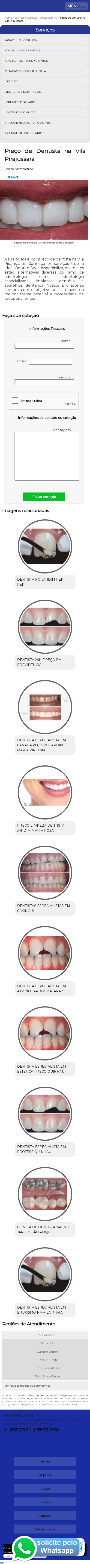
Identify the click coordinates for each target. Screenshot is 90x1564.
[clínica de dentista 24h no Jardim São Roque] (45, 1192)
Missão (45, 1488)
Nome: (66, 341)
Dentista (12, 81)
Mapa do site (45, 1529)
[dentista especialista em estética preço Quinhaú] (45, 1031)
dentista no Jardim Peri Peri (41, 582)
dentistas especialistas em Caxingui (43, 908)
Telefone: (64, 377)
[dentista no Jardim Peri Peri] (45, 545)
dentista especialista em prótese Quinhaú (41, 1149)
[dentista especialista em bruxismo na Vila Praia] (45, 1272)
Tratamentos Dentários (24, 133)
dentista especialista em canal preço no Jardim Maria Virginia (41, 745)
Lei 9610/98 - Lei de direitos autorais (58, 1404)
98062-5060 (47, 1430)
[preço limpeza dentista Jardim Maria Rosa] (45, 791)
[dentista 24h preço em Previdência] (45, 625)
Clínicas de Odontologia (25, 71)
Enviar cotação (44, 497)
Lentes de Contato (20, 112)
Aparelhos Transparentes (26, 60)
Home (45, 1461)
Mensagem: (62, 430)
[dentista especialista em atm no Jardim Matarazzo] (45, 951)
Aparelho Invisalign (21, 40)
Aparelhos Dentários (22, 50)
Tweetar (13, 177)
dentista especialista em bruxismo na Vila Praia (41, 1310)
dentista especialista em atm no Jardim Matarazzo (42, 988)
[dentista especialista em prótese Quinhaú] (45, 1112)
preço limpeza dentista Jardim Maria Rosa (40, 828)
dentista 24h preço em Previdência (39, 662)
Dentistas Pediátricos (23, 91)
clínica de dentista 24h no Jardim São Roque (43, 1229)
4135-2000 (19, 1430)
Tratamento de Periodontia (28, 122)
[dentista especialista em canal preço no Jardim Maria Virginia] (45, 705)
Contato (45, 1515)
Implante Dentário (20, 102)
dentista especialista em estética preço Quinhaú (41, 1069)
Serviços (45, 30)
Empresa (45, 1475)
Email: (23, 361)
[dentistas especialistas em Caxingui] (45, 871)
